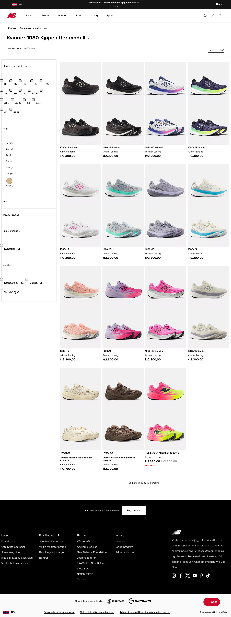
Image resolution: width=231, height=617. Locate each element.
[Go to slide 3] (118, 7)
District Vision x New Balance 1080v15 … (76, 459)
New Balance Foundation (92, 552)
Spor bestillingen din (51, 541)
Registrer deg (134, 510)
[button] (212, 15)
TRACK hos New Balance (92, 563)
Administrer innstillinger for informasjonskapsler (145, 612)
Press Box (82, 568)
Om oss (81, 579)
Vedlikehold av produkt (15, 563)
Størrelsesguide (10, 552)
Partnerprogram (124, 547)
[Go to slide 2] (115, 7)
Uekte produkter (124, 552)
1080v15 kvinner (69, 147)
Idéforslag (120, 541)
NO (13, 612)
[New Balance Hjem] (13, 15)
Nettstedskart (85, 574)
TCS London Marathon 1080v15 (162, 452)
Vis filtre (31, 48)
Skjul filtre (16, 48)
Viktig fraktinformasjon (52, 547)
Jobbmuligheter (86, 557)
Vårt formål (83, 541)
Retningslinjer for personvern (59, 612)
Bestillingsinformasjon (52, 552)
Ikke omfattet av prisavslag (17, 557)
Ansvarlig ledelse (87, 547)
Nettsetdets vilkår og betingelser (97, 612)
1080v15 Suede (196, 351)
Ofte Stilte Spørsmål (13, 547)
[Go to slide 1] (113, 7)
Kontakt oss (8, 541)
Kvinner (12, 28)
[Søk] (205, 15)
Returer (43, 557)
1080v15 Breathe (154, 351)
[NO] (14, 4)
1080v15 (64, 249)
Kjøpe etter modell (29, 28)
